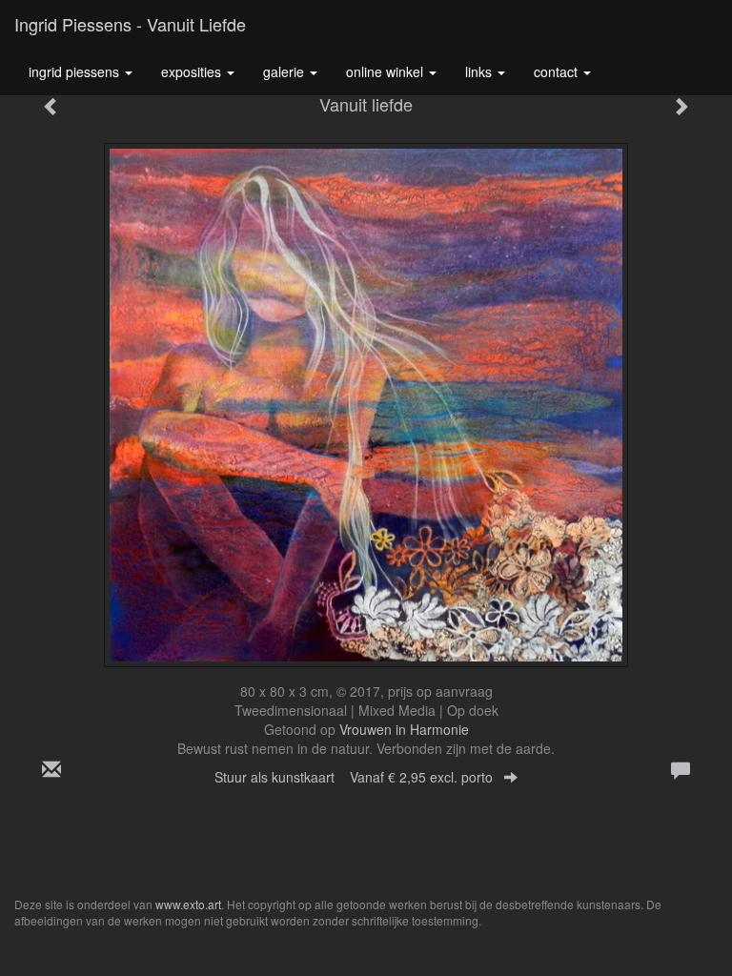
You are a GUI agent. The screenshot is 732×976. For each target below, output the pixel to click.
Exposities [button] (193, 71)
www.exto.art (188, 904)
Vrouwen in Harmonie (404, 729)
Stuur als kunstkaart (353, 776)
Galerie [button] (285, 71)
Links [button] (480, 71)
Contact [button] (557, 71)
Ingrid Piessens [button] (76, 71)
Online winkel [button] (386, 71)
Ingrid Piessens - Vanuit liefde (130, 23)
